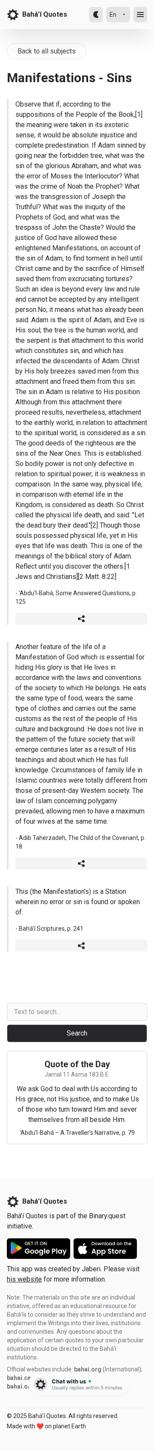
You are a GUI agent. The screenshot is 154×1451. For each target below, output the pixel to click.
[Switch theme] (96, 14)
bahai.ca (19, 1377)
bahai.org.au (25, 1386)
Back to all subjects (47, 51)
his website (24, 1279)
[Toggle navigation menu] (140, 14)
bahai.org (87, 1369)
